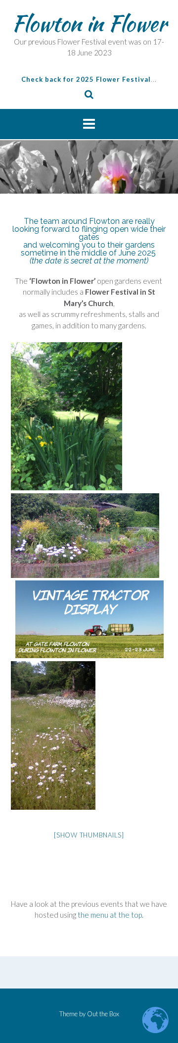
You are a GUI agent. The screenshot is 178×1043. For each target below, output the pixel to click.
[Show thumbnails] (89, 835)
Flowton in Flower (89, 23)
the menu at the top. (110, 914)
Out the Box (103, 1014)
